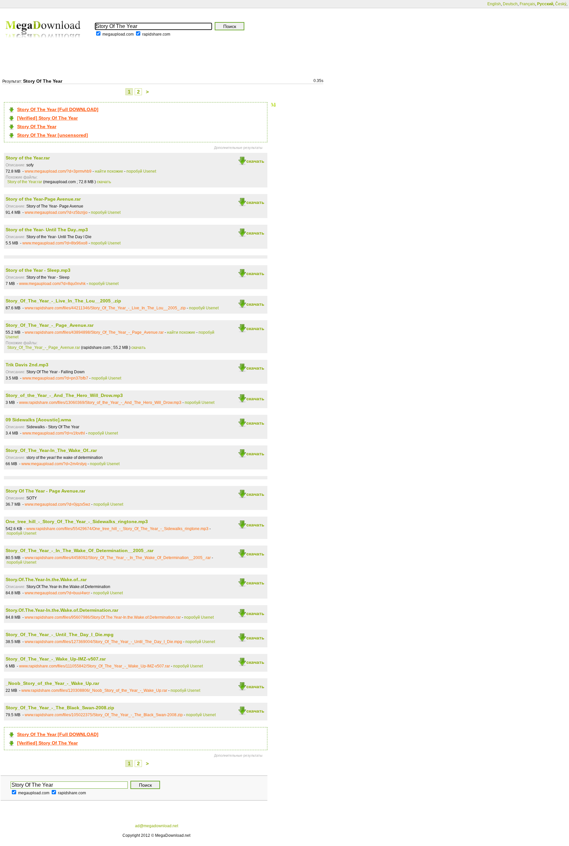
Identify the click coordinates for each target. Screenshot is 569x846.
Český (560, 4)
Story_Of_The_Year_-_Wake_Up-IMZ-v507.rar (56, 659)
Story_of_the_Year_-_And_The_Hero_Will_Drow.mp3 (64, 395)
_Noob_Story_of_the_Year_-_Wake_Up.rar (52, 683)
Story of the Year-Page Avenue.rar (43, 199)
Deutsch (510, 4)
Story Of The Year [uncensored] (52, 135)
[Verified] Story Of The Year (47, 118)
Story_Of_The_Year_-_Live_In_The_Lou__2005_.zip (63, 300)
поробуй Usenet (141, 171)
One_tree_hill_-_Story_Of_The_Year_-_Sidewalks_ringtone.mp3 (77, 521)
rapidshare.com (156, 34)
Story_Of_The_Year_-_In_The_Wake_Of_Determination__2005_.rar (79, 550)
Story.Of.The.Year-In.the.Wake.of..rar (46, 579)
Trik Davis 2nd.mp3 (27, 364)
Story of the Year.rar (28, 157)
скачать (255, 161)
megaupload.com (118, 34)
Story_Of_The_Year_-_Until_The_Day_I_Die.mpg (60, 634)
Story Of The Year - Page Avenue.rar (45, 491)
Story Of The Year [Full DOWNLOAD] (57, 109)
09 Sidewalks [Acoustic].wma (38, 419)
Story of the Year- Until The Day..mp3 (47, 229)
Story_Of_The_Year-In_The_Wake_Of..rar (51, 450)
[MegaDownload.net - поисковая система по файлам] (43, 42)
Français (527, 4)
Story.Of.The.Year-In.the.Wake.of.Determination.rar (62, 610)
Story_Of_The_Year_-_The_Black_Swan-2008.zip (60, 707)
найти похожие (109, 171)
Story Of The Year (36, 126)
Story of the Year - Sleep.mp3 (38, 270)
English (494, 4)
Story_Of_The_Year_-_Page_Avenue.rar (50, 325)
